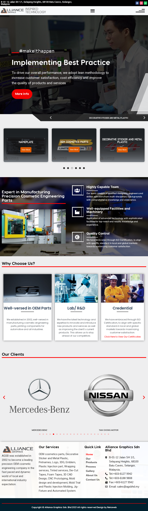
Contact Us (93, 479)
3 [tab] (72, 168)
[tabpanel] (37, 145)
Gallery (90, 470)
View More (37, 150)
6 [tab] (84, 168)
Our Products (91, 460)
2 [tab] (68, 168)
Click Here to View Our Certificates (122, 336)
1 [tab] (64, 168)
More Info (22, 94)
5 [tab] (80, 168)
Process (91, 466)
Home (89, 454)
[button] (92, 10)
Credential (122, 308)
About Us (91, 475)
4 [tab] (76, 168)
